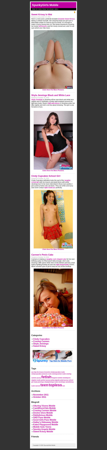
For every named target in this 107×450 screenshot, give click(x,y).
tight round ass (49, 188)
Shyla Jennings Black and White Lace (50, 95)
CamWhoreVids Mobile (44, 408)
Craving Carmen (41, 341)
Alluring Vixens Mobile (44, 406)
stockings (61, 382)
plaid (62, 380)
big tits (36, 372)
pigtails (57, 380)
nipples (33, 380)
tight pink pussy (54, 103)
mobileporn (66, 378)
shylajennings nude (51, 382)
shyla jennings (39, 382)
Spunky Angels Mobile (44, 429)
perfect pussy (45, 380)
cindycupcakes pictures (39, 374)
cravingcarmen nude (59, 374)
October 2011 (39, 397)
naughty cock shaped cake (56, 259)
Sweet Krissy (39, 346)
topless (55, 385)
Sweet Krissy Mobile (43, 431)
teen (44, 385)
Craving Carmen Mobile (44, 410)
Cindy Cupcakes (41, 339)
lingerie (54, 378)
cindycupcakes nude (57, 372)
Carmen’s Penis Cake (42, 255)
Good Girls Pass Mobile (44, 420)
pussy (66, 380)
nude (38, 380)
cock (49, 374)
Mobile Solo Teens (42, 427)
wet (63, 386)
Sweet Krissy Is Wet (41, 14)
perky (52, 380)
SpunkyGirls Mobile (45, 5)
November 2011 (41, 395)
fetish (46, 377)
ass (32, 372)
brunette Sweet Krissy (66, 19)
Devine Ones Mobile (43, 413)
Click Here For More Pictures (53, 90)
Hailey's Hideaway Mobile (45, 422)
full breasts (43, 26)
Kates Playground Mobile (45, 424)
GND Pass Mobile (41, 417)
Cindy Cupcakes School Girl (45, 176)
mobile (59, 378)
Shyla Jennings (37, 100)
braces (41, 372)
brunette (47, 372)
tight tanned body (62, 264)
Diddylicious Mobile (43, 415)
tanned (37, 386)
